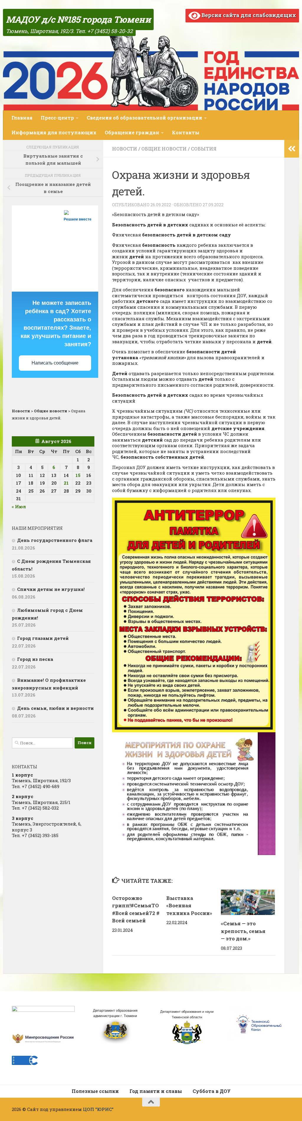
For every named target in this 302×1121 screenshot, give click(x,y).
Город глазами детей (43, 638)
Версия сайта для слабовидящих (248, 15)
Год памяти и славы (155, 1091)
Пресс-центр (57, 118)
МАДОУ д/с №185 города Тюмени (78, 19)
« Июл (19, 506)
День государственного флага (54, 540)
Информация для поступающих (54, 132)
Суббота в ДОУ (212, 1091)
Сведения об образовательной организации (144, 118)
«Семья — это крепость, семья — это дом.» (243, 931)
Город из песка (35, 659)
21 (66, 483)
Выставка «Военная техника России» (189, 905)
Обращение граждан (132, 132)
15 (78, 475)
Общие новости (164, 149)
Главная (22, 118)
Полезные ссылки (95, 1091)
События (203, 149)
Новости (124, 149)
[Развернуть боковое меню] (291, 149)
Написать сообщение (55, 362)
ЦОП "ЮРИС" (98, 1109)
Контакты (185, 132)
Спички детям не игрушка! (51, 589)
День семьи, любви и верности (55, 708)
